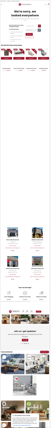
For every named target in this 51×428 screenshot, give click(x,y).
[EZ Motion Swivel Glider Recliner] (43, 53)
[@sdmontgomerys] (10, 311)
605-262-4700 (37, 274)
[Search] (45, 4)
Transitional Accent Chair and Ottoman (31, 69)
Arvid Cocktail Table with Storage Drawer (18, 69)
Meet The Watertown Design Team (12, 276)
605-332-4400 (13, 245)
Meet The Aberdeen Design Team (37, 276)
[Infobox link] (12, 364)
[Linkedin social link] (28, 343)
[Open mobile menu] (1, 4)
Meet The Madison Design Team (37, 247)
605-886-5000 (13, 274)
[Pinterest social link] (27, 343)
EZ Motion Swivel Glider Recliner (43, 69)
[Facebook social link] (21, 343)
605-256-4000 (37, 245)
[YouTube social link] (25, 343)
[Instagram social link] (23, 343)
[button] (18, 58)
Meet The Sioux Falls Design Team (12, 247)
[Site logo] (25, 4)
